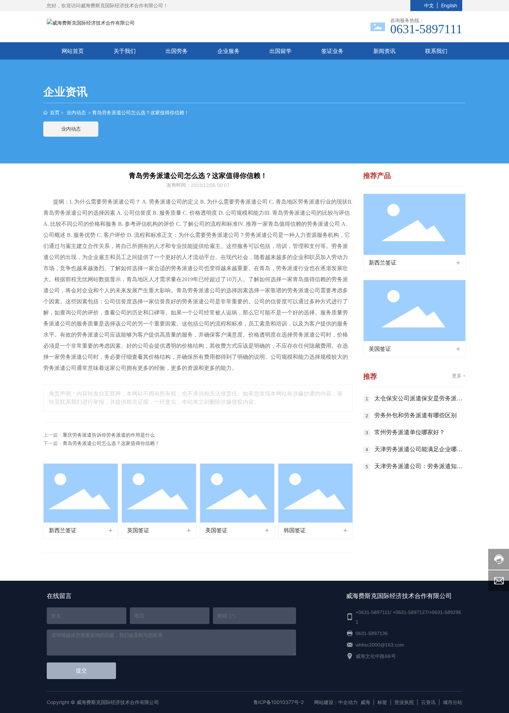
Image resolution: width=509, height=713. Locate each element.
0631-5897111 (426, 29)
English (449, 5)
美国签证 (216, 530)
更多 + (459, 375)
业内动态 (76, 112)
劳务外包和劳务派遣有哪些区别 (415, 415)
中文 (429, 5)
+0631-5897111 (373, 612)
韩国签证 (295, 530)
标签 (382, 702)
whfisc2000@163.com (380, 645)
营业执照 (404, 702)
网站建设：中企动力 (336, 702)
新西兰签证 (63, 530)
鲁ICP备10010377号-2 (278, 702)
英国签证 (138, 530)
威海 (365, 702)
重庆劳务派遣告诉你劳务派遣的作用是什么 (109, 435)
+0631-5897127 (410, 612)
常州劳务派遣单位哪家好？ (409, 432)
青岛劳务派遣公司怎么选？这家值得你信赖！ (111, 443)
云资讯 (428, 702)
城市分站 (452, 702)
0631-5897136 (372, 633)
